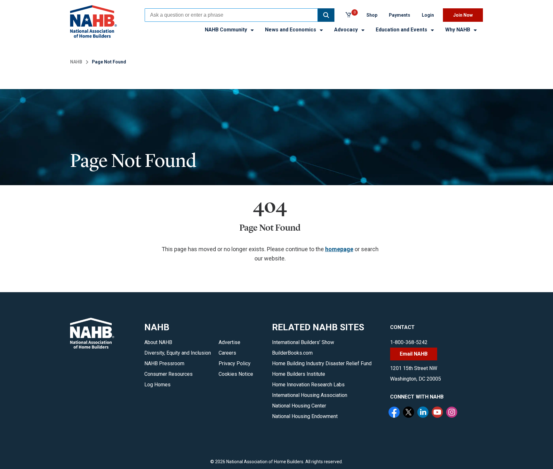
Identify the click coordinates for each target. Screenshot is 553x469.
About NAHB (158, 342)
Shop (371, 15)
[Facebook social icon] (395, 413)
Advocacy (346, 30)
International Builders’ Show (303, 342)
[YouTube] (438, 413)
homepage (339, 249)
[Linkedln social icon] (423, 413)
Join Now (463, 15)
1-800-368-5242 (409, 342)
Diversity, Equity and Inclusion (177, 353)
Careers (227, 353)
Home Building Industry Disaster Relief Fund (322, 363)
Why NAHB (458, 30)
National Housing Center (299, 406)
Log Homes (157, 385)
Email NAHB (414, 354)
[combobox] (231, 15)
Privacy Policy (235, 363)
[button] (326, 15)
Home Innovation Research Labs (308, 385)
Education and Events (402, 30)
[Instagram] (452, 413)
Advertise (229, 342)
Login (428, 15)
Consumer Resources (168, 374)
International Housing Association (309, 395)
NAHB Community (226, 30)
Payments (399, 15)
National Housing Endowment (305, 416)
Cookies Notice (236, 374)
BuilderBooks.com (292, 353)
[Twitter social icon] (409, 413)
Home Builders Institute (298, 374)
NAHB (76, 61)
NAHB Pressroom (164, 363)
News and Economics (291, 30)
